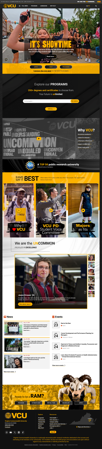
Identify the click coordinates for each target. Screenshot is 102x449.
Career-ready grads (83, 147)
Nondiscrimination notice (45, 444)
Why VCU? (53, 6)
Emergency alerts (55, 426)
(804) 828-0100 (9, 425)
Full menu (25, 6)
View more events (58, 365)
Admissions (43, 6)
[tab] (91, 257)
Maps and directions (84, 427)
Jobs (51, 428)
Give (98, 1)
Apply (36, 67)
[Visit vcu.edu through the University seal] (19, 416)
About (40, 426)
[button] (38, 138)
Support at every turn (84, 144)
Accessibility (60, 444)
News (10, 316)
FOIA (66, 444)
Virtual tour (51, 403)
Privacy (54, 444)
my (88, 6)
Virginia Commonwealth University (17, 1)
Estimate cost (36, 403)
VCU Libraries (54, 420)
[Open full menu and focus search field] (96, 5)
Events (59, 316)
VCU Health (53, 417)
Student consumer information (31, 444)
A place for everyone (84, 137)
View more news (9, 372)
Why (86, 130)
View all (50, 109)
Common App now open (42, 71)
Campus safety (54, 422)
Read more (50, 56)
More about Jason (24, 304)
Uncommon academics (84, 134)
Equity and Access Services (57, 424)
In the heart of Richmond (85, 141)
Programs (34, 6)
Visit (51, 67)
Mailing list (66, 403)
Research (41, 424)
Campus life (41, 422)
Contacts (7, 427)
